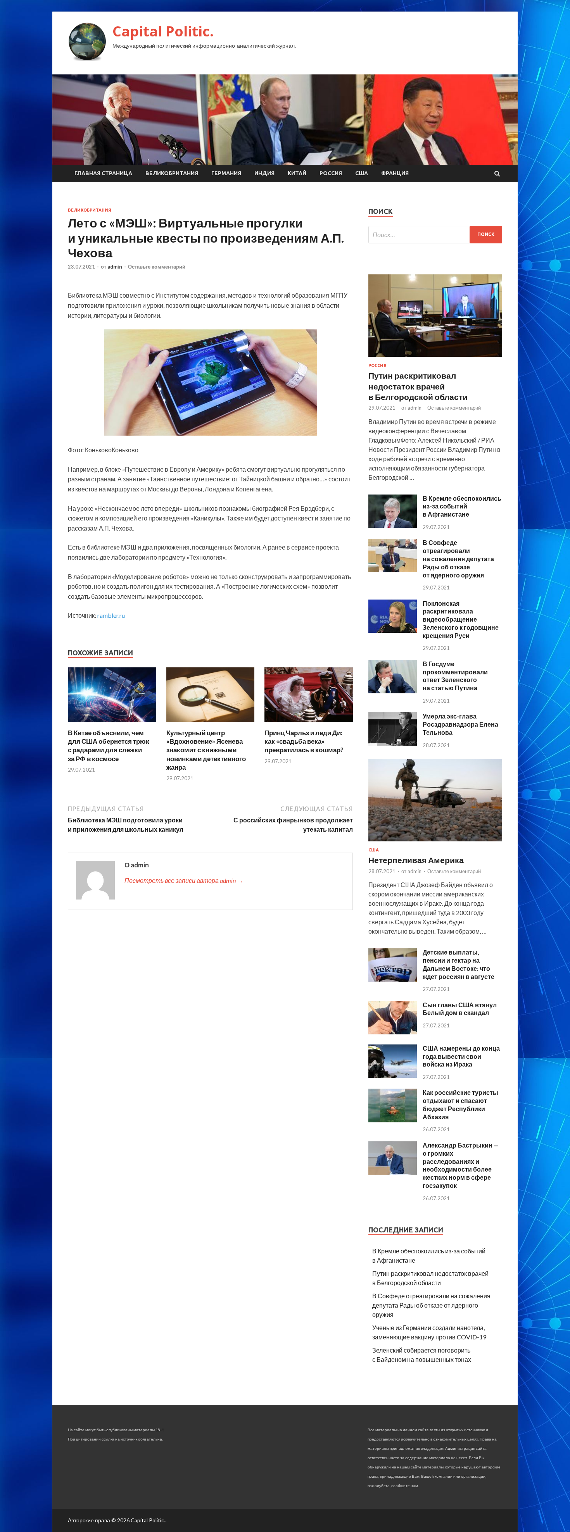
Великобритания (171, 173)
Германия (226, 173)
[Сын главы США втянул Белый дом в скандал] (392, 1032)
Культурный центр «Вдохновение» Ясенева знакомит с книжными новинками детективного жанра (206, 750)
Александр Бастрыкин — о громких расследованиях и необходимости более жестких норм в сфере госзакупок (461, 1165)
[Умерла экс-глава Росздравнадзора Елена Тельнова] (392, 743)
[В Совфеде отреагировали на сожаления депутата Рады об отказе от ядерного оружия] (392, 569)
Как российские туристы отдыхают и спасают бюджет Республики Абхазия (460, 1104)
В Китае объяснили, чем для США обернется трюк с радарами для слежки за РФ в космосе (108, 745)
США (361, 173)
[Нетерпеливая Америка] (435, 842)
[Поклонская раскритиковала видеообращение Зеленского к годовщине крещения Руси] (392, 630)
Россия (331, 173)
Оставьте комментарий (156, 267)
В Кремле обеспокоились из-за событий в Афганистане (462, 506)
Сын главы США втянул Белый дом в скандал (460, 1009)
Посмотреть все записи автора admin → (183, 880)
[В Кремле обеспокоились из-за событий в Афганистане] (392, 525)
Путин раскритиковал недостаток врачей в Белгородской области (418, 386)
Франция (395, 173)
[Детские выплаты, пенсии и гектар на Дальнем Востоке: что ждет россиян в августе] (392, 979)
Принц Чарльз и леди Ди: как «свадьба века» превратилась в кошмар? (304, 741)
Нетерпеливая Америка (416, 860)
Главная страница (103, 173)
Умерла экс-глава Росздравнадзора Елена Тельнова (460, 724)
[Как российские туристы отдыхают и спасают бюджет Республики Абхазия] (392, 1120)
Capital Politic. (163, 31)
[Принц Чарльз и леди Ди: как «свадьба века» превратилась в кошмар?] (308, 723)
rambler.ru (111, 615)
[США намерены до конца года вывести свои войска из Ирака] (392, 1075)
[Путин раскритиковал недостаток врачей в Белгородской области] (435, 358)
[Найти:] (435, 234)
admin (114, 267)
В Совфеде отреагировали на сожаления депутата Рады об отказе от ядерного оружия (458, 558)
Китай (297, 173)
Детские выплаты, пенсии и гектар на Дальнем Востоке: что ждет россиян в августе (458, 964)
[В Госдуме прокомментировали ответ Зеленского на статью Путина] (392, 690)
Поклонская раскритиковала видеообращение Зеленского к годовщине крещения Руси (461, 619)
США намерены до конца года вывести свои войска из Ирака (461, 1056)
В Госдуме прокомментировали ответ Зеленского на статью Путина (455, 675)
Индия (264, 173)
